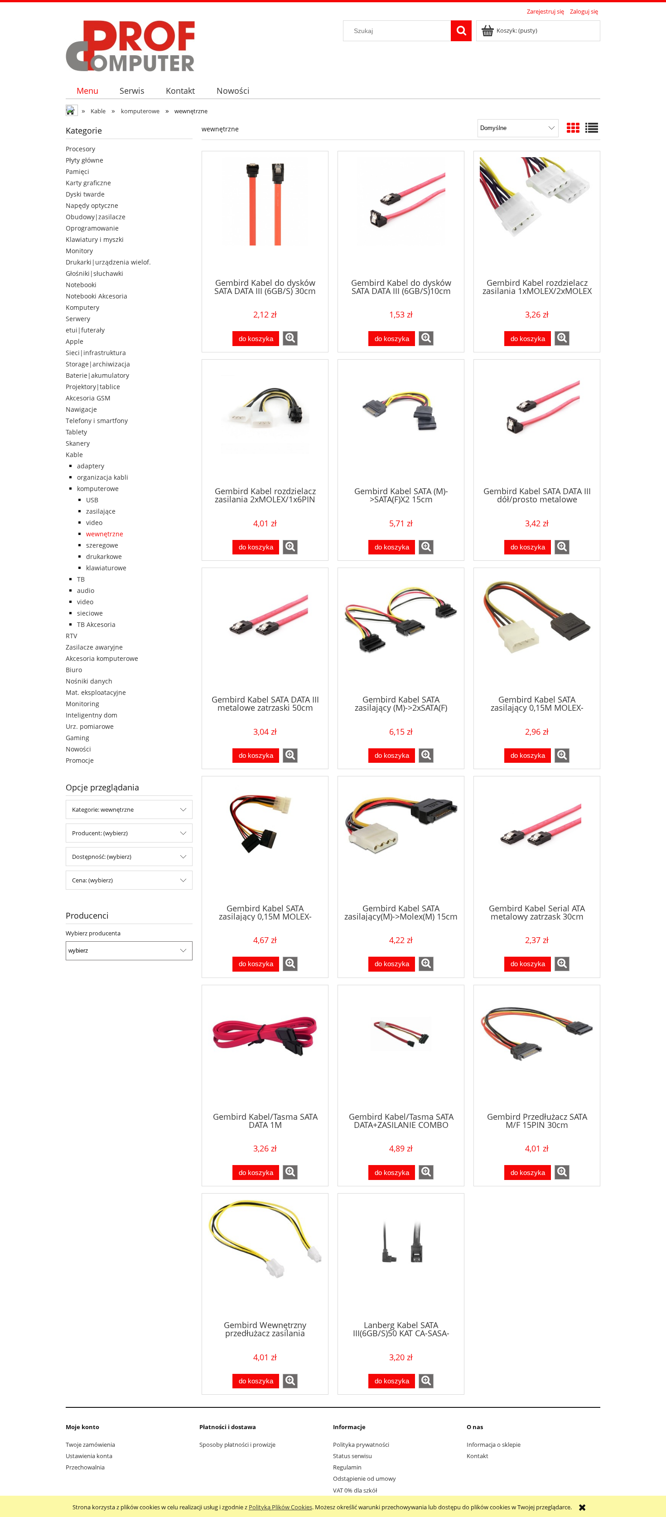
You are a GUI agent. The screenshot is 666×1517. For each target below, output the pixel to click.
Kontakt (477, 1456)
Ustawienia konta (89, 1456)
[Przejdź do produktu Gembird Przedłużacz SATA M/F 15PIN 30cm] (537, 1047)
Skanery (78, 443)
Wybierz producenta (93, 933)
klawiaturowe (106, 567)
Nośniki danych (89, 681)
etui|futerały (85, 330)
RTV (71, 635)
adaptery (90, 466)
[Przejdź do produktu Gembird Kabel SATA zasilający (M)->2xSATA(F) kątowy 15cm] (401, 630)
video (94, 522)
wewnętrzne (104, 534)
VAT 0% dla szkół (355, 1490)
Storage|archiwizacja (98, 364)
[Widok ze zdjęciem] (573, 127)
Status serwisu (352, 1456)
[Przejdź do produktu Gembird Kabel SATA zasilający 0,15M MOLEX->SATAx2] (265, 839)
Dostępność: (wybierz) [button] (101, 856)
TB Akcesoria (96, 624)
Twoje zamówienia (90, 1444)
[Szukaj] (461, 30)
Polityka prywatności (361, 1444)
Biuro (74, 669)
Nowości (78, 749)
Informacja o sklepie (494, 1444)
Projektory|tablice (93, 386)
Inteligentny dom (91, 715)
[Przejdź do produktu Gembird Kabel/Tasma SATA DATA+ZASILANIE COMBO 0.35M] (401, 1047)
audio (85, 590)
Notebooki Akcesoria (96, 296)
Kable (74, 454)
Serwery (78, 318)
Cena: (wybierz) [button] (92, 880)
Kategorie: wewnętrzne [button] (103, 809)
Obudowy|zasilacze (95, 216)
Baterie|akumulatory (97, 375)
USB (92, 500)
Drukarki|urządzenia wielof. (108, 262)
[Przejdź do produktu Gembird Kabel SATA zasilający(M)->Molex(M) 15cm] (401, 839)
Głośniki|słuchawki (94, 273)
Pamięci (77, 171)
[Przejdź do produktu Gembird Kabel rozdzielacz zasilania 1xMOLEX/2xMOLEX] (537, 213)
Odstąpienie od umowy (364, 1478)
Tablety (76, 432)
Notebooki (81, 284)
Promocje (80, 760)
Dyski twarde (85, 194)
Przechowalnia (85, 1467)
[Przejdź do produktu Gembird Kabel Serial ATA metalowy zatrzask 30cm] (537, 839)
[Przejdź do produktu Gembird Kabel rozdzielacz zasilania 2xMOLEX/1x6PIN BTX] (265, 422)
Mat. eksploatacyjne (96, 692)
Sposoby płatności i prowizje (237, 1444)
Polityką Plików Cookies (280, 1507)
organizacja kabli (102, 477)
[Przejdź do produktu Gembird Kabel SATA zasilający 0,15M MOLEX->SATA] (537, 630)
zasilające (101, 511)
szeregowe (102, 545)
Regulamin (347, 1467)
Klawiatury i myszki (95, 239)
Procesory (80, 148)
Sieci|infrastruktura (96, 352)
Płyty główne (84, 160)
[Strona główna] (130, 44)
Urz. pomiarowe (90, 726)
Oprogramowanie (92, 228)
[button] (290, 338)
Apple (74, 341)
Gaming (77, 737)
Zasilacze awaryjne (94, 647)
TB (81, 579)
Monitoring (82, 703)
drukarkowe (104, 556)
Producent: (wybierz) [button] (100, 833)
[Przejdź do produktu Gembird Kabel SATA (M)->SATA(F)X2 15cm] (401, 422)
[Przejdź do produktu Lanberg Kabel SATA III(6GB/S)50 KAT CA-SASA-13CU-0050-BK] (401, 1256)
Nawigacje (81, 409)
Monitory (79, 250)
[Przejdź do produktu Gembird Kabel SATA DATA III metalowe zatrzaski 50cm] (265, 630)
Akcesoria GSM (88, 398)
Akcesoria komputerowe (102, 658)
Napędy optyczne (92, 205)
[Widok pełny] (591, 127)
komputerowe (98, 488)
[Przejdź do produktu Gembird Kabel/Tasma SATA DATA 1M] (265, 1047)
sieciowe (90, 613)
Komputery (82, 307)
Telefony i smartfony (97, 420)
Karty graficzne (88, 182)
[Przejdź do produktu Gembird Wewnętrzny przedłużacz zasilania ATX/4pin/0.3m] (265, 1256)
